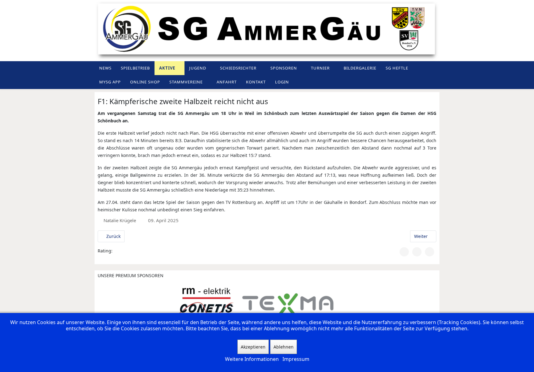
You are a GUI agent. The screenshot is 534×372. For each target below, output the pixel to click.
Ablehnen (283, 347)
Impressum (295, 359)
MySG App (110, 82)
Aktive (167, 68)
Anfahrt (227, 82)
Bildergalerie (360, 68)
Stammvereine (186, 82)
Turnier (320, 68)
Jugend (197, 68)
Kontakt (256, 82)
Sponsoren (283, 68)
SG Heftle (397, 68)
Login (282, 82)
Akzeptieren (253, 347)
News (105, 68)
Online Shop (145, 82)
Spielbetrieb (135, 68)
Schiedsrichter (238, 68)
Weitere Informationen (252, 359)
